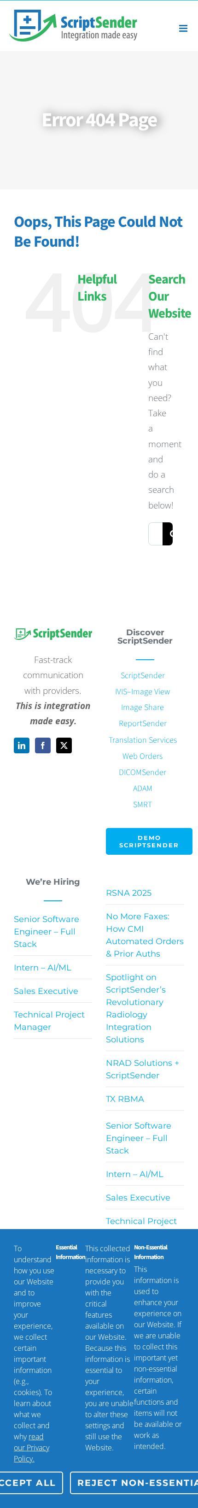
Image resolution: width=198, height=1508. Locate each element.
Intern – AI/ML (42, 968)
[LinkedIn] (21, 745)
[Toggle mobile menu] (184, 28)
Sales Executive (46, 991)
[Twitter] (64, 745)
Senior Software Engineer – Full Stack (46, 931)
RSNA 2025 (128, 893)
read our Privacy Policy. (31, 1447)
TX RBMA (125, 1099)
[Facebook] (43, 745)
